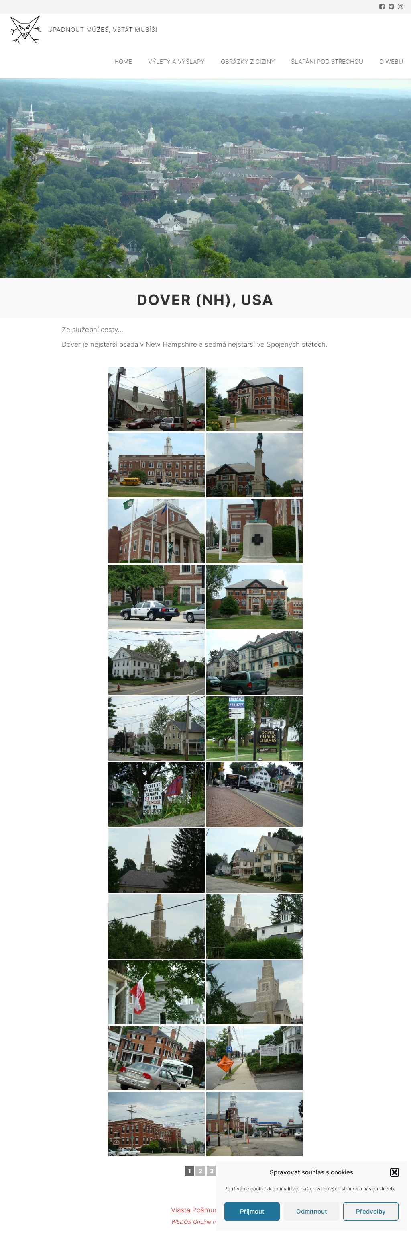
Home (123, 62)
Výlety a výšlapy (176, 62)
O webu (391, 62)
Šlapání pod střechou (327, 62)
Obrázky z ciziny (248, 62)
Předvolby (371, 1211)
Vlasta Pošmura (195, 1210)
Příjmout (252, 1211)
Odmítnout (311, 1211)
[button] (395, 1172)
